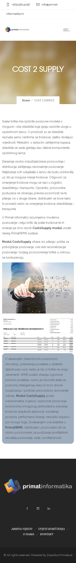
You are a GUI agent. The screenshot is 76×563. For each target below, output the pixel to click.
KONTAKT (46, 534)
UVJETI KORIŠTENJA (51, 528)
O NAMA (28, 534)
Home (26, 100)
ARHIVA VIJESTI (21, 528)
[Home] (17, 35)
